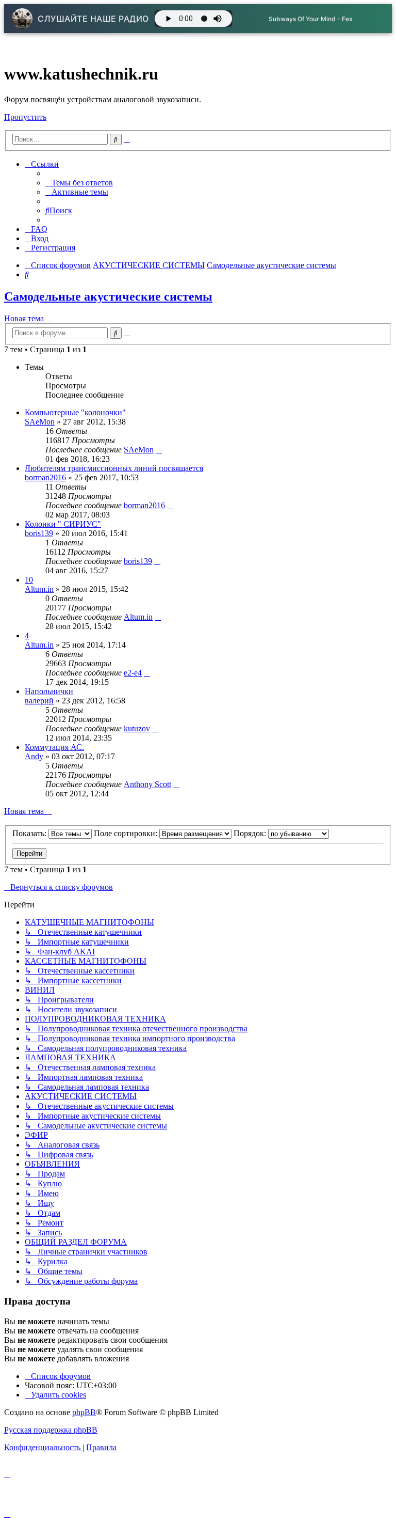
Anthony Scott (147, 784)
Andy (34, 756)
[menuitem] (79, 182)
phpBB (84, 1412)
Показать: (30, 833)
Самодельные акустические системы (108, 296)
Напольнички (49, 691)
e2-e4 (133, 672)
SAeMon (40, 421)
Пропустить (25, 117)
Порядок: (251, 833)
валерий (39, 700)
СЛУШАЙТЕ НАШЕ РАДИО (93, 18)
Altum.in (39, 589)
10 (29, 579)
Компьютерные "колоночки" (75, 412)
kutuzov (137, 728)
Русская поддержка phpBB (50, 1429)
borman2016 (45, 477)
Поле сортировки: (126, 833)
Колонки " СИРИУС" (63, 524)
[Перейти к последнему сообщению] (159, 449)
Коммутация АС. (54, 747)
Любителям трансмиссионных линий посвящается (114, 468)
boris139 (39, 533)
